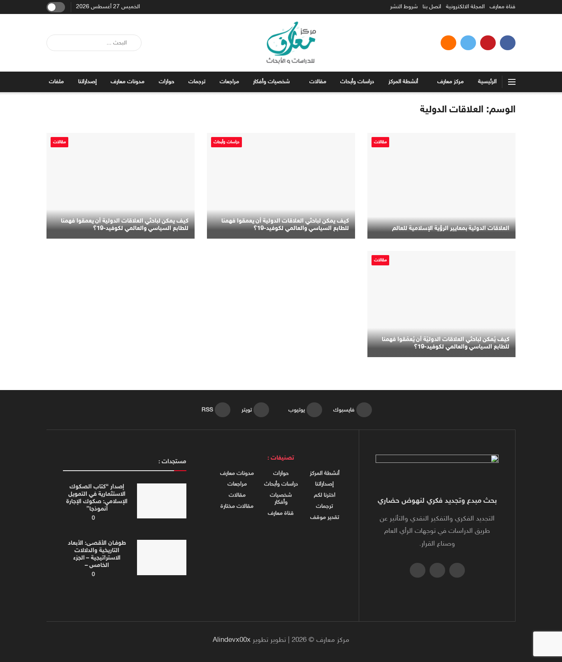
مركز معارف (450, 81)
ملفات (56, 81)
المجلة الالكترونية (465, 7)
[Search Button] (55, 43)
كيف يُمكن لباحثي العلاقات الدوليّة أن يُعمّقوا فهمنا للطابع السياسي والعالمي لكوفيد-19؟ (445, 343)
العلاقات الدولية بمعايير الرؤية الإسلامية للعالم (450, 228)
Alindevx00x (232, 640)
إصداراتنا (87, 81)
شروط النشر (404, 7)
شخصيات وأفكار (271, 81)
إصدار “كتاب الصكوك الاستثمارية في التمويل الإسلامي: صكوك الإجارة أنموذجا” (96, 498)
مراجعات (229, 81)
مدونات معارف (127, 81)
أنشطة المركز (403, 81)
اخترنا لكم (324, 495)
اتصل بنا (432, 7)
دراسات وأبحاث (357, 81)
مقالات (317, 81)
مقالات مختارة (237, 506)
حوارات (166, 81)
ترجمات (196, 81)
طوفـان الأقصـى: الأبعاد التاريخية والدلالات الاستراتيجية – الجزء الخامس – (96, 554)
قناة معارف (503, 7)
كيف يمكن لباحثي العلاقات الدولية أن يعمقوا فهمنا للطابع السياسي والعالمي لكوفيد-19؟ (285, 225)
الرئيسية (487, 81)
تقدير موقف (324, 517)
